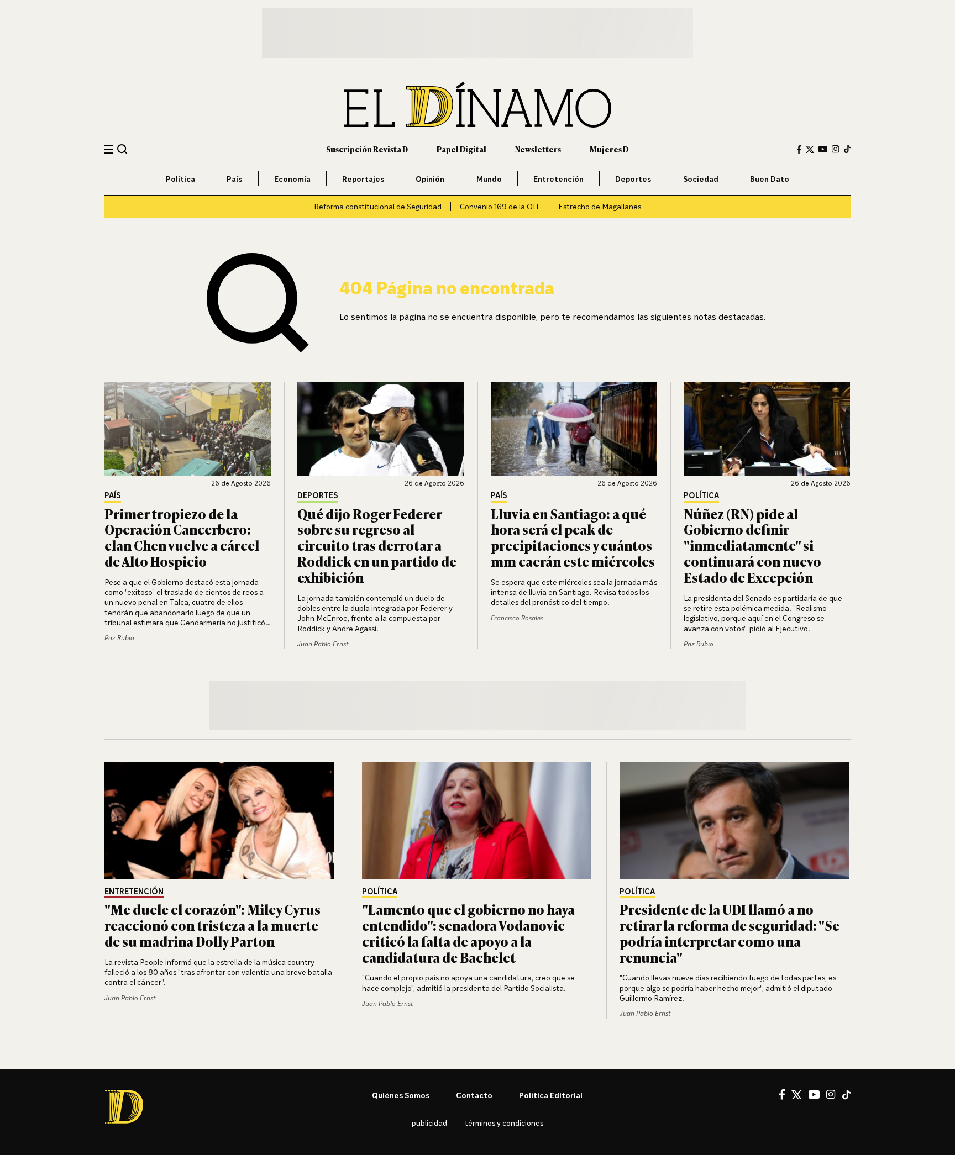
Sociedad (700, 178)
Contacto (474, 1095)
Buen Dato (769, 178)
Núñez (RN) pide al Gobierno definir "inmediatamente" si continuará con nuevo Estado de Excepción (752, 545)
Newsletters (538, 149)
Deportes (633, 178)
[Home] (477, 105)
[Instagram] (835, 149)
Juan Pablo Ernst (322, 644)
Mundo (489, 178)
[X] (796, 1094)
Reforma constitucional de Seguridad (378, 206)
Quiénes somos (400, 1095)
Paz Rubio (119, 638)
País (234, 178)
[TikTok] (847, 149)
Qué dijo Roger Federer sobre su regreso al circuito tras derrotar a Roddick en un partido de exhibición (376, 545)
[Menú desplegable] (108, 149)
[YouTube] (822, 149)
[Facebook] (799, 149)
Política (180, 178)
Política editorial (551, 1095)
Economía (292, 178)
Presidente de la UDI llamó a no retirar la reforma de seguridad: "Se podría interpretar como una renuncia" (729, 932)
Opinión (430, 178)
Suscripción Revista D (367, 149)
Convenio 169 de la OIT (500, 206)
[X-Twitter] (810, 149)
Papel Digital (461, 149)
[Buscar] (122, 149)
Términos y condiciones (504, 1122)
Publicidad (429, 1122)
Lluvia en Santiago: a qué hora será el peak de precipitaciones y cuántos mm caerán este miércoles (573, 537)
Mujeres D (609, 149)
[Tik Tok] (846, 1095)
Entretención (558, 178)
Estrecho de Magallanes (599, 206)
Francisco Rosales (517, 618)
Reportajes (363, 178)
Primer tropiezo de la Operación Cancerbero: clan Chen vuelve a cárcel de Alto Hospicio (181, 537)
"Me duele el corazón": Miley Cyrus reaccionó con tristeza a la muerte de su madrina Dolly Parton (212, 925)
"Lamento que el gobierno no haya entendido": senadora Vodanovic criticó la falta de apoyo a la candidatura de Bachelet (468, 932)
